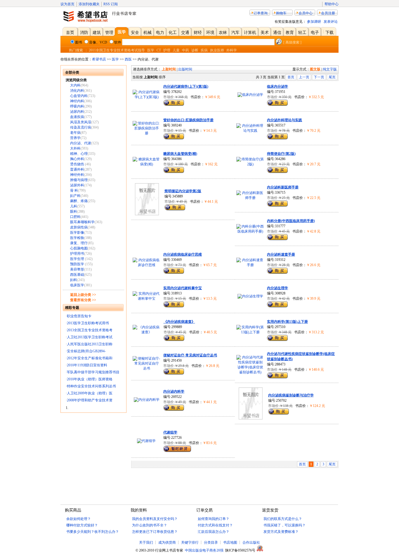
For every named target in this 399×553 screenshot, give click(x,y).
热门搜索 (76, 50)
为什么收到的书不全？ (149, 525)
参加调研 (314, 22)
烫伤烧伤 (77, 164)
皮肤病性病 (79, 227)
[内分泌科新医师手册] (250, 198)
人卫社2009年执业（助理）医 (89, 393)
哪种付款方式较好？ (82, 525)
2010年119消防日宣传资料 (87, 365)
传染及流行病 (80, 127)
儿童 (176, 50)
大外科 (75, 148)
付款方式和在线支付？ (215, 525)
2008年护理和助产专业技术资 (89, 400)
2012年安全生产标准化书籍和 (89, 358)
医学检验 (77, 238)
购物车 (281, 13)
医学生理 (77, 259)
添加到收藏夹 (89, 4)
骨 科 (74, 190)
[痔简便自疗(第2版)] (250, 164)
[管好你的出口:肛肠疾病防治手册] (146, 133)
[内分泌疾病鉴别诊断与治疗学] (251, 418)
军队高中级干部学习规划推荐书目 (93, 372)
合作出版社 (251, 542)
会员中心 (306, 13)
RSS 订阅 (110, 4)
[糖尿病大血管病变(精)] (146, 164)
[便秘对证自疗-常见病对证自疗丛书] (146, 368)
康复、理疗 (79, 243)
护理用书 (77, 254)
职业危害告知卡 (79, 316)
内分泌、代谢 (80, 143)
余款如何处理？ (78, 519)
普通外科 (77, 169)
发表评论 (331, 22)
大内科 (75, 85)
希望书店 (99, 59)
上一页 (304, 77)
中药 (185, 50)
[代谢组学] (146, 441)
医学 (150, 50)
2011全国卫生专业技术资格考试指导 (117, 50)
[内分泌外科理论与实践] (250, 131)
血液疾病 (77, 117)
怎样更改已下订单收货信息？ (155, 532)
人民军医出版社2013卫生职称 (89, 344)
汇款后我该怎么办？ (213, 532)
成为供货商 (167, 542)
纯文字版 (330, 69)
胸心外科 (77, 159)
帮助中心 (332, 4)
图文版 (315, 69)
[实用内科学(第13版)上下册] (250, 332)
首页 (290, 77)
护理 (166, 50)
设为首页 (67, 4)
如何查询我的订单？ (213, 519)
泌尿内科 (77, 112)
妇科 (73, 280)
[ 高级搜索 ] (292, 42)
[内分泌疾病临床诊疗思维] (146, 265)
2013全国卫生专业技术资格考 (89, 330)
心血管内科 (79, 96)
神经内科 (77, 101)
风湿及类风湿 (80, 122)
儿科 (73, 206)
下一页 (319, 77)
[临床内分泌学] (250, 95)
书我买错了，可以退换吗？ (284, 525)
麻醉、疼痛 (79, 201)
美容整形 (77, 269)
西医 (128, 59)
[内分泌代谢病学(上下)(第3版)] (146, 97)
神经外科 (77, 175)
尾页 (332, 77)
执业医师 (217, 50)
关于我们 (146, 542)
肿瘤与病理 (79, 180)
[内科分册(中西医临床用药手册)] (250, 231)
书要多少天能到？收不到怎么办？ (92, 532)
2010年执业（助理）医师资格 (89, 379)
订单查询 (261, 13)
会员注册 (328, 13)
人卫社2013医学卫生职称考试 (89, 337)
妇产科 (75, 196)
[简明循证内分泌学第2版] (147, 214)
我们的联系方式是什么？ (282, 519)
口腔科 (75, 217)
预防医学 (77, 264)
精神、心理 (79, 154)
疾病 (204, 50)
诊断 (194, 50)
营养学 (75, 138)
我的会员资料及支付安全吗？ (155, 519)
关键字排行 (190, 542)
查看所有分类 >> (83, 300)
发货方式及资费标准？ (281, 532)
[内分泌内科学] (146, 400)
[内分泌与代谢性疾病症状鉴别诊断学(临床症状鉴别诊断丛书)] (250, 372)
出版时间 (185, 69)
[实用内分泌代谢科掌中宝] (146, 299)
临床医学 (77, 285)
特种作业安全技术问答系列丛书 (91, 386)
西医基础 (77, 275)
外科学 (231, 50)
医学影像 (77, 232)
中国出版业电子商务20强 (204, 550)
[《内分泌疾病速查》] (147, 332)
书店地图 (230, 542)
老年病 (75, 133)
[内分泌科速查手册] (250, 265)
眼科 (73, 211)
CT (159, 50)
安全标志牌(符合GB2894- (86, 351)
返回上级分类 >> (83, 295)
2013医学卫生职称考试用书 (88, 323)
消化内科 (77, 91)
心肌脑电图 (79, 248)
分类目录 (211, 542)
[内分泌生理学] (250, 296)
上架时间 (169, 69)
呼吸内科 (77, 106)
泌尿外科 (77, 185)
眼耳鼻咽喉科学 (82, 222)
